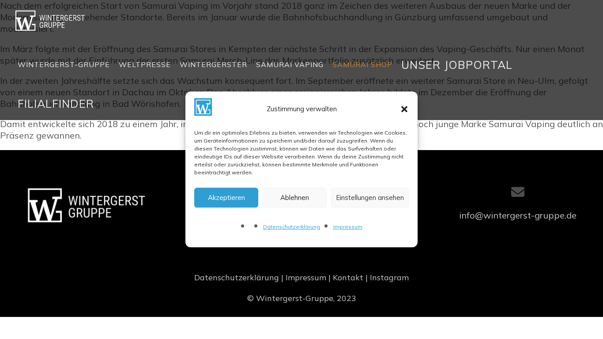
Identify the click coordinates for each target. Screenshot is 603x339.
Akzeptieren (226, 197)
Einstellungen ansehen (370, 197)
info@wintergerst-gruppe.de (518, 215)
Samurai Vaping (290, 64)
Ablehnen (294, 197)
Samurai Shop (362, 64)
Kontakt (348, 277)
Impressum (347, 227)
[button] (404, 109)
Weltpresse (145, 64)
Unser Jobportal (457, 65)
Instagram (389, 277)
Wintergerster (213, 64)
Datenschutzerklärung (291, 227)
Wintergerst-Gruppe (64, 64)
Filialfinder (56, 103)
